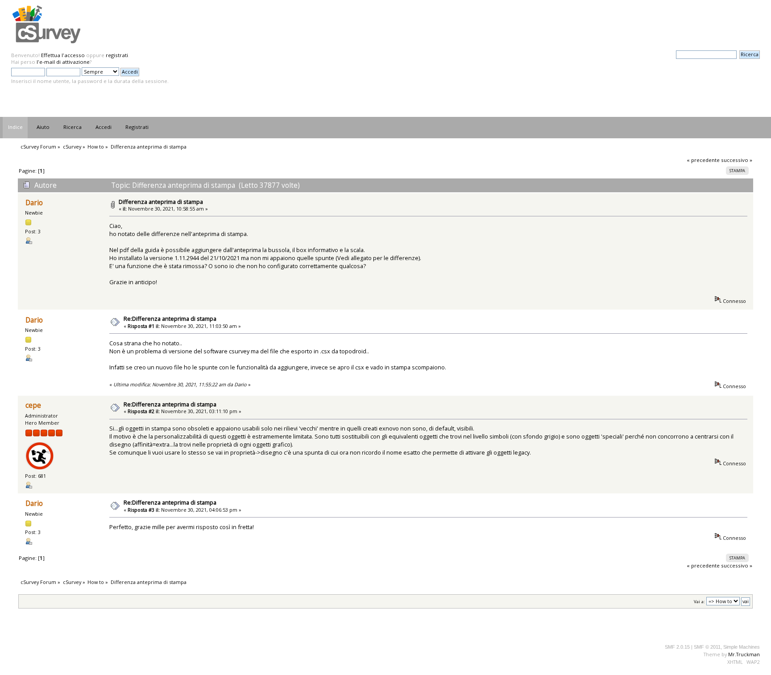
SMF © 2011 (707, 647)
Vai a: (699, 602)
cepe (33, 405)
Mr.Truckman (744, 654)
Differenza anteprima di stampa (161, 202)
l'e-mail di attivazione (63, 61)
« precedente (703, 160)
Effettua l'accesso (63, 55)
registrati (117, 55)
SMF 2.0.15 (677, 647)
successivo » (736, 160)
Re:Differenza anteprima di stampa (170, 319)
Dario (34, 202)
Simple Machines (741, 647)
